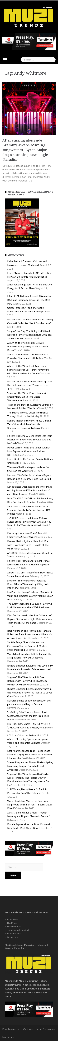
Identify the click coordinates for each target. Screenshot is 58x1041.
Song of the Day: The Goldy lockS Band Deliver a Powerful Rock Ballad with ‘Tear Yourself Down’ (29, 335)
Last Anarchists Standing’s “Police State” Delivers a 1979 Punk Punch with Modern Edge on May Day (29, 754)
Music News (13, 919)
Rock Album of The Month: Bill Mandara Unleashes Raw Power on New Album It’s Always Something (29, 634)
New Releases (14, 926)
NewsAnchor (49, 1029)
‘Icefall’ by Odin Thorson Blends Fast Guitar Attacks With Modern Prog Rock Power (28, 715)
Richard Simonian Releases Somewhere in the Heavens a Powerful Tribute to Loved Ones (29, 692)
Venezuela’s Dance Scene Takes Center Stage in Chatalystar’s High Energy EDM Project (28, 510)
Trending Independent (18, 930)
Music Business (14, 933)
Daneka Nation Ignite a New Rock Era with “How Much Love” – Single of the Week (28, 545)
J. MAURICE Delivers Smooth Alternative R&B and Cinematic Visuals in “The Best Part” (29, 300)
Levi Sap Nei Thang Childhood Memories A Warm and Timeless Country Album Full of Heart (30, 595)
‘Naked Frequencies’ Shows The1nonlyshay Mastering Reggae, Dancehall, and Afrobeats (30, 766)
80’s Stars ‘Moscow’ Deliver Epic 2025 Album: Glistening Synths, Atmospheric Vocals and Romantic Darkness (28, 739)
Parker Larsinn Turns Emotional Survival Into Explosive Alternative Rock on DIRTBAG (28, 451)
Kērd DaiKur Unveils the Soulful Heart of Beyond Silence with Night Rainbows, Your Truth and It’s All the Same (30, 619)
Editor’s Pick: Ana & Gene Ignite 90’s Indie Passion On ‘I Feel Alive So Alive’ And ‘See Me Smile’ (29, 439)
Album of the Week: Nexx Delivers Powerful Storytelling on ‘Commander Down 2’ (27, 346)
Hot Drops (12, 922)
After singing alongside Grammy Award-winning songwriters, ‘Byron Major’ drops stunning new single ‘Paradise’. (25, 150)
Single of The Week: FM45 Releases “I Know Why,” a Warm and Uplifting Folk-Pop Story (28, 584)
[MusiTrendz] (29, 16)
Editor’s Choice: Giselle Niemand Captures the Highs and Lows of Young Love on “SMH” (29, 385)
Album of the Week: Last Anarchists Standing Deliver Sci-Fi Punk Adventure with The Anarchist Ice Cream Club (28, 369)
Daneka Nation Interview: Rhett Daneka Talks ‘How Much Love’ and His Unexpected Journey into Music (29, 424)
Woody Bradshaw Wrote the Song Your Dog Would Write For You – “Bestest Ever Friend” (29, 804)
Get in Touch (13, 937)
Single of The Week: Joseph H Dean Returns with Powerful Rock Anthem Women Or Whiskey (27, 681)
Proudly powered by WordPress (17, 1029)
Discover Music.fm (14, 947)
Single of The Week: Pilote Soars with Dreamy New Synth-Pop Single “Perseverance (27, 396)
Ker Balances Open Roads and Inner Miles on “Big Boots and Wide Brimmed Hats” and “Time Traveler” (29, 490)
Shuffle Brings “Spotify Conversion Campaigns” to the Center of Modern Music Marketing (27, 646)
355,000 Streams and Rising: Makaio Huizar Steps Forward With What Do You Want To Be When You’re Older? (29, 521)
